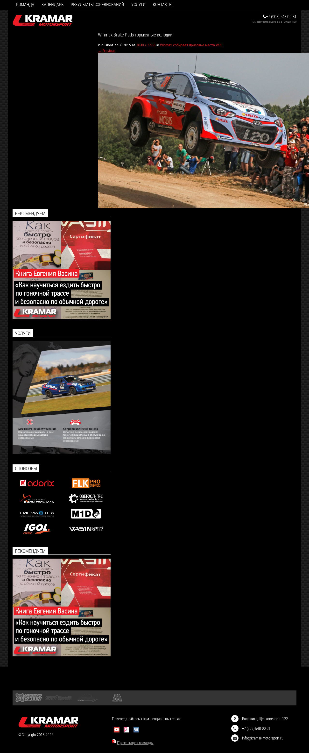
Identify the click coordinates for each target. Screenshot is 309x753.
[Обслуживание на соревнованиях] (62, 453)
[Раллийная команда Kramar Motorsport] (43, 20)
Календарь (52, 4)
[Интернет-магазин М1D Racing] (86, 520)
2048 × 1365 (145, 45)
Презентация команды (135, 743)
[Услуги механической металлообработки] (86, 504)
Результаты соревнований (97, 4)
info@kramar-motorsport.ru (262, 737)
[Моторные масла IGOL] (37, 535)
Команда (25, 4)
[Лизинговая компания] (37, 504)
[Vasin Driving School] (86, 535)
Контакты (162, 4)
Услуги (138, 4)
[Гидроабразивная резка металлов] (37, 520)
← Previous (106, 50)
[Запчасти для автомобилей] (37, 489)
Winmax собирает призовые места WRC (191, 45)
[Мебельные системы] (86, 489)
